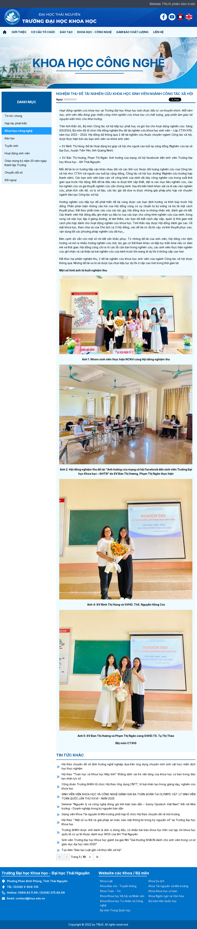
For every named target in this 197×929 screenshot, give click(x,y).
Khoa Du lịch (156, 881)
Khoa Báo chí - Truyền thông (118, 886)
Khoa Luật (106, 881)
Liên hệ (158, 32)
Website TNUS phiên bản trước (172, 4)
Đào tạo (10, 138)
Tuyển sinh (11, 145)
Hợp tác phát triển (16, 123)
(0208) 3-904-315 (25, 886)
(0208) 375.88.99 (52, 892)
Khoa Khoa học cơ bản (163, 891)
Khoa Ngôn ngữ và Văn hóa (166, 896)
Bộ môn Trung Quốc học (115, 910)
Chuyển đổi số (14, 172)
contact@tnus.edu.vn (30, 898)
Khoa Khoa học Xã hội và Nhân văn (122, 896)
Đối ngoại (11, 180)
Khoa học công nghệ (18, 130)
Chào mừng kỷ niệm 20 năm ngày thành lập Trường (26, 163)
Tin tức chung (13, 115)
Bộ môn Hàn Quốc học (163, 901)
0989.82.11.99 (28, 892)
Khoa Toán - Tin (110, 891)
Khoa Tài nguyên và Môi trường (168, 886)
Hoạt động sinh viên (17, 153)
